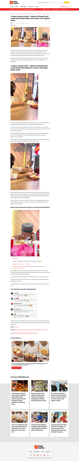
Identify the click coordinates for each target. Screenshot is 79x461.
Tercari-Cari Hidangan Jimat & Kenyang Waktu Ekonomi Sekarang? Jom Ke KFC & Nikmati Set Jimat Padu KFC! (29, 364)
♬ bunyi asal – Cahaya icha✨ (19, 268)
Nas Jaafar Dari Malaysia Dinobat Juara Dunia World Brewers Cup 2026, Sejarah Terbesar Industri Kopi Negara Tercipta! (58, 397)
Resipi (16, 6)
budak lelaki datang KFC (17, 333)
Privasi (42, 451)
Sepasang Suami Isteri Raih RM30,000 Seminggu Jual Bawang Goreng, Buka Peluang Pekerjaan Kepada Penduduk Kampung (59, 428)
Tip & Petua (30, 6)
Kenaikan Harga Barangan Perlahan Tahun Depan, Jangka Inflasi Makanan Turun (31, 329)
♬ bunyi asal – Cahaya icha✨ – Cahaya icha (21, 264)
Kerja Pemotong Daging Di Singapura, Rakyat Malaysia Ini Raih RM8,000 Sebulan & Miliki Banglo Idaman (39, 427)
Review (36, 6)
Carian (67, 2)
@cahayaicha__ (15, 258)
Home (11, 13)
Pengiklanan (36, 451)
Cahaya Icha (16, 327)
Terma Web (48, 451)
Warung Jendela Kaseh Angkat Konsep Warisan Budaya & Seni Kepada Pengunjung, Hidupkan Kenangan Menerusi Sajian (38, 397)
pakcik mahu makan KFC (26, 333)
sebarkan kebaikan (34, 333)
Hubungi (30, 451)
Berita (11, 6)
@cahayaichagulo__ (16, 266)
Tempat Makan (23, 6)
